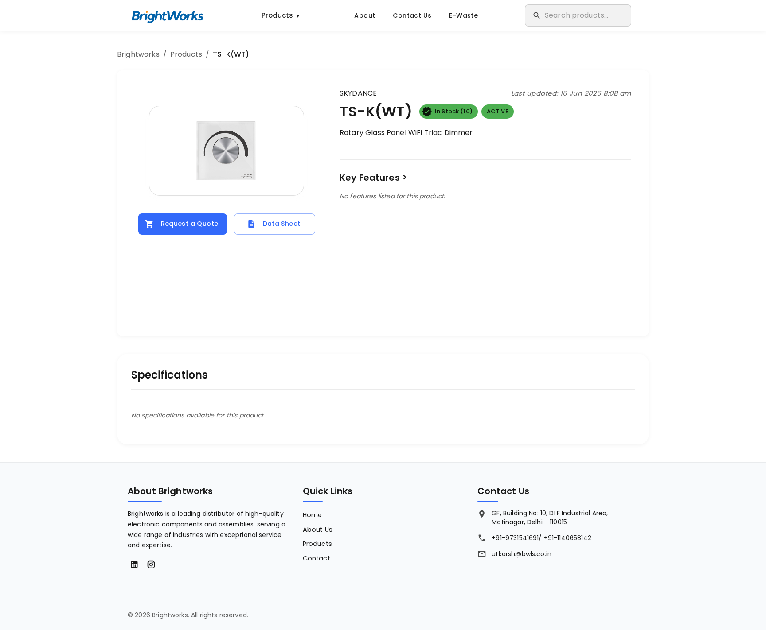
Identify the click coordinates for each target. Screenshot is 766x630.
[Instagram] (151, 564)
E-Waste (463, 15)
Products (281, 15)
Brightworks (138, 54)
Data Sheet (282, 223)
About (364, 15)
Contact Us (412, 15)
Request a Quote (190, 223)
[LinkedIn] (134, 564)
